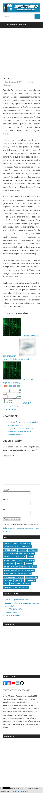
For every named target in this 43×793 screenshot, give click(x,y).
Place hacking (9, 577)
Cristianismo (26, 547)
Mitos (6, 574)
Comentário (8, 456)
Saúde (6, 584)
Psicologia (8, 580)
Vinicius (30, 82)
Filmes (13, 560)
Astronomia (25, 543)
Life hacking (25, 567)
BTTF (17, 547)
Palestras (22, 574)
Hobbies (29, 563)
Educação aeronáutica (13, 553)
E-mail (6, 499)
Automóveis (8, 547)
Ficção (6, 560)
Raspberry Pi (30, 580)
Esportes (7, 557)
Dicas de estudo (10, 550)
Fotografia (22, 560)
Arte (16, 543)
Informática (7, 85)
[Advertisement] (21, 53)
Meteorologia (28, 570)
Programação (31, 577)
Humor (6, 567)
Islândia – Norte (11, 612)
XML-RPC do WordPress (14, 609)
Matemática (15, 570)
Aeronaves (8, 543)
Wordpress (23, 587)
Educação (33, 550)
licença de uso (22, 791)
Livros (6, 570)
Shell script (11, 409)
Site (4, 509)
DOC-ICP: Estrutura (12, 615)
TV (16, 587)
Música (13, 574)
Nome (6, 490)
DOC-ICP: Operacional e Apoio (17, 600)
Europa (30, 557)
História (20, 563)
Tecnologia (8, 587)
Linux (5, 409)
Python (17, 580)
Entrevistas (29, 553)
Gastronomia (9, 563)
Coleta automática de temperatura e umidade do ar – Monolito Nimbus (20, 431)
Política (20, 577)
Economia (23, 550)
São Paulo (26, 584)
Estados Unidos (19, 557)
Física (31, 560)
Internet (14, 567)
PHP (29, 574)
